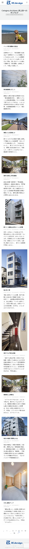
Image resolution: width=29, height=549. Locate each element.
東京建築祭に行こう (9, 89)
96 (14, 533)
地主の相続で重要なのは (11, 438)
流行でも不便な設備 (9, 353)
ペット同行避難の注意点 (11, 46)
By (15, 48)
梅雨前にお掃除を (9, 395)
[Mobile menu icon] (3, 2)
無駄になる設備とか (9, 132)
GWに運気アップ (9, 503)
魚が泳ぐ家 (7, 290)
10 (25, 531)
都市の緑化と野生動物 (10, 176)
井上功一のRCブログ (7, 48)
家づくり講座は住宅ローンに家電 (13, 227)
